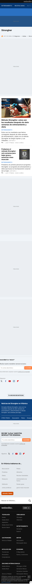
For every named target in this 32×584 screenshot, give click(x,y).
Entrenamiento (6, 130)
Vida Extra (19, 520)
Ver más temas (7, 493)
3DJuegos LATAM (21, 566)
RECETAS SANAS (20, 5)
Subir (25, 508)
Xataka (4, 517)
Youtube (9, 380)
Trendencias (5, 552)
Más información (6, 582)
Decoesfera (5, 554)
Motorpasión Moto (22, 543)
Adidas (24, 36)
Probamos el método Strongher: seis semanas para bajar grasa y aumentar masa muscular (8, 154)
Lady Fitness (9, 142)
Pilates (23, 418)
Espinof (19, 531)
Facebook (5, 380)
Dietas (4, 475)
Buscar (29, 500)
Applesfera (5, 522)
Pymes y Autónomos (22, 554)
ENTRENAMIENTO (6, 5)
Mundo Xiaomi (6, 527)
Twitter (1, 380)
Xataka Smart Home (7, 525)
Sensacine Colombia (22, 571)
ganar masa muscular (23, 487)
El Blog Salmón (21, 552)
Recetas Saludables (22, 475)
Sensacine (19, 529)
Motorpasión (20, 540)
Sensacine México (22, 568)
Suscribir (28, 368)
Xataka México (6, 566)
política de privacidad (24, 371)
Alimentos (19, 472)
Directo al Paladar (7, 540)
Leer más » (12, 140)
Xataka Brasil (5, 568)
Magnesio (17, 36)
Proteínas (4, 472)
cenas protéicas (6, 487)
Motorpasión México (22, 574)
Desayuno (5, 479)
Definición (5, 484)
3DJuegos (19, 517)
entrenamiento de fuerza (22, 479)
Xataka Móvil (5, 520)
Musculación (15, 418)
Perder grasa (20, 484)
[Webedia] (28, 1)
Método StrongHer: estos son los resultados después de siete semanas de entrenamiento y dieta (15, 123)
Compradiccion (6, 557)
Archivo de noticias (17, 395)
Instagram (13, 380)
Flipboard (18, 380)
